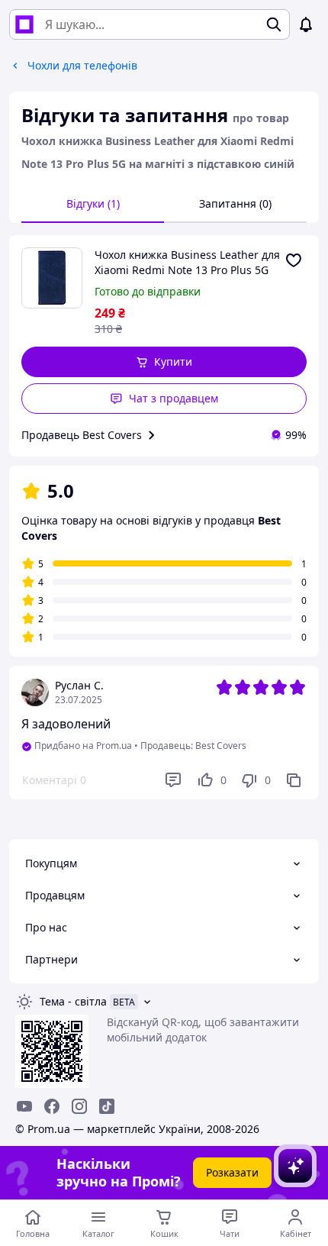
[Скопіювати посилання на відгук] (294, 780)
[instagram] (79, 1106)
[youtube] (24, 1106)
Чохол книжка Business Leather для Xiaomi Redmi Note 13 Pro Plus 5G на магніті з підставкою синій (187, 262)
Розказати (232, 1172)
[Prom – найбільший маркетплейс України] (24, 24)
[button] (164, 362)
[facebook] (52, 1106)
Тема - (73, 1001)
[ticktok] (107, 1106)
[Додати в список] (294, 260)
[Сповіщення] (306, 24)
